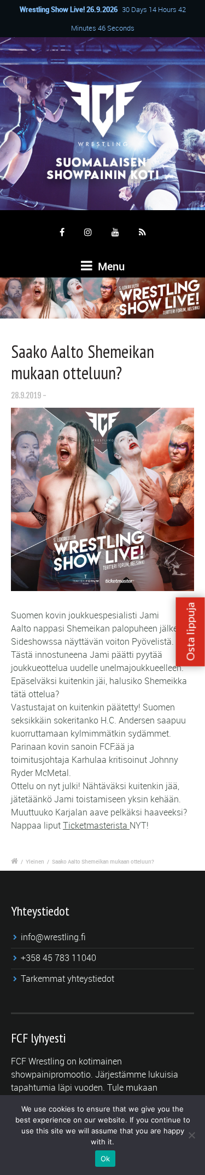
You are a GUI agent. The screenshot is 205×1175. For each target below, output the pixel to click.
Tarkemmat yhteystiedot (67, 979)
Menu (110, 266)
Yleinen (35, 861)
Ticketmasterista (96, 825)
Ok (105, 1158)
